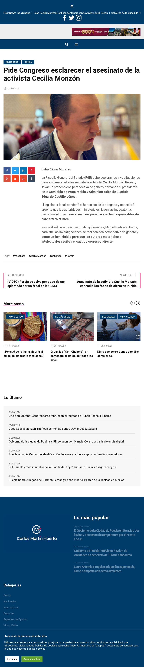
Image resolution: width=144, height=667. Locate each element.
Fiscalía (70, 256)
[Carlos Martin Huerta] (37, 535)
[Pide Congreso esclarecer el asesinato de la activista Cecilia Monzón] (72, 127)
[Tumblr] (31, 178)
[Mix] (23, 178)
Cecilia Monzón (38, 256)
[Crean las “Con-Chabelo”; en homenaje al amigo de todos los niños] (25, 326)
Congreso (56, 256)
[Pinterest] (31, 170)
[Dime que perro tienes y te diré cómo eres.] (72, 326)
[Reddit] (15, 178)
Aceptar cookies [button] (32, 659)
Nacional (125, 316)
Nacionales (10, 601)
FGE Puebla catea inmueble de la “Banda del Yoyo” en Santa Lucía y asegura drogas (62, 467)
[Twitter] (15, 170)
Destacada (12, 62)
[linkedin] (23, 170)
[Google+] (7, 178)
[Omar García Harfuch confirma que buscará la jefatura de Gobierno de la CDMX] (119, 326)
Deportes (9, 613)
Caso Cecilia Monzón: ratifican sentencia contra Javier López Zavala (55, 13)
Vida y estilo (80, 316)
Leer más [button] (12, 659)
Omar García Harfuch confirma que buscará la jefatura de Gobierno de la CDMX (117, 356)
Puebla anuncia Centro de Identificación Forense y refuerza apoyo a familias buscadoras (65, 454)
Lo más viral (15, 316)
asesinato (20, 256)
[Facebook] (7, 170)
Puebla (28, 62)
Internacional (11, 607)
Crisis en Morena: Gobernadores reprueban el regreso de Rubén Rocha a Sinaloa (60, 416)
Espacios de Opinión (15, 619)
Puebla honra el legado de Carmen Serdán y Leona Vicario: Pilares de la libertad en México (66, 480)
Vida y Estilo (11, 625)
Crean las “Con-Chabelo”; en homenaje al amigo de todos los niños (25, 356)
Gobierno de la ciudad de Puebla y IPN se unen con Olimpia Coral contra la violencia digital (66, 442)
